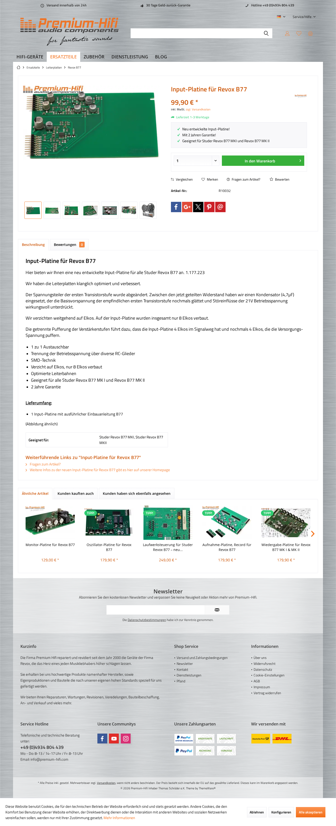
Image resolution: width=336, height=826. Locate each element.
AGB (257, 681)
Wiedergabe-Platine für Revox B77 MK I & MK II (285, 547)
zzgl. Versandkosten (198, 109)
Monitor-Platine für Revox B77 (50, 544)
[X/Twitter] (198, 207)
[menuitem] (302, 17)
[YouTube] (114, 738)
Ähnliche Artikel (35, 493)
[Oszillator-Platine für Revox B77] (109, 522)
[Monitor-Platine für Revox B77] (50, 522)
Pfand (181, 681)
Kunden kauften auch (76, 493)
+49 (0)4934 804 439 (42, 747)
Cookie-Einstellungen (269, 675)
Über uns (260, 657)
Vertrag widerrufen (267, 692)
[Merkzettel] (299, 33)
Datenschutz (263, 669)
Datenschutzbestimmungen (147, 619)
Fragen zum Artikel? (245, 179)
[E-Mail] (220, 207)
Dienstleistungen (189, 675)
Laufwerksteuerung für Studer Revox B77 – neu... (168, 547)
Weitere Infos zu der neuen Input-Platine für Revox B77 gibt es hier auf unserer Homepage (99, 470)
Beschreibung (33, 244)
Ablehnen (257, 812)
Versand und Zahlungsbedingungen (202, 657)
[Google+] (187, 207)
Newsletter (185, 663)
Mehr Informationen (119, 818)
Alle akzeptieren (310, 812)
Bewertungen (68, 244)
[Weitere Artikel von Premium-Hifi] (301, 96)
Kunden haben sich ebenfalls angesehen (136, 493)
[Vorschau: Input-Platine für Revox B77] (33, 210)
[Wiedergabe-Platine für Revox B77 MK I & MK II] (286, 522)
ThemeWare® (207, 788)
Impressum (262, 686)
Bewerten (282, 179)
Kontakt (182, 669)
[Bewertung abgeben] (232, 96)
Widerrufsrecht (264, 663)
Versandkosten (106, 782)
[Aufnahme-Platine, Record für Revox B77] (227, 522)
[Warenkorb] (310, 33)
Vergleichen (184, 179)
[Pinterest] (209, 207)
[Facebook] (176, 207)
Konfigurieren (281, 812)
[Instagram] (126, 738)
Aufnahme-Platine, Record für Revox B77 (226, 547)
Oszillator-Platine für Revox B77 (109, 547)
